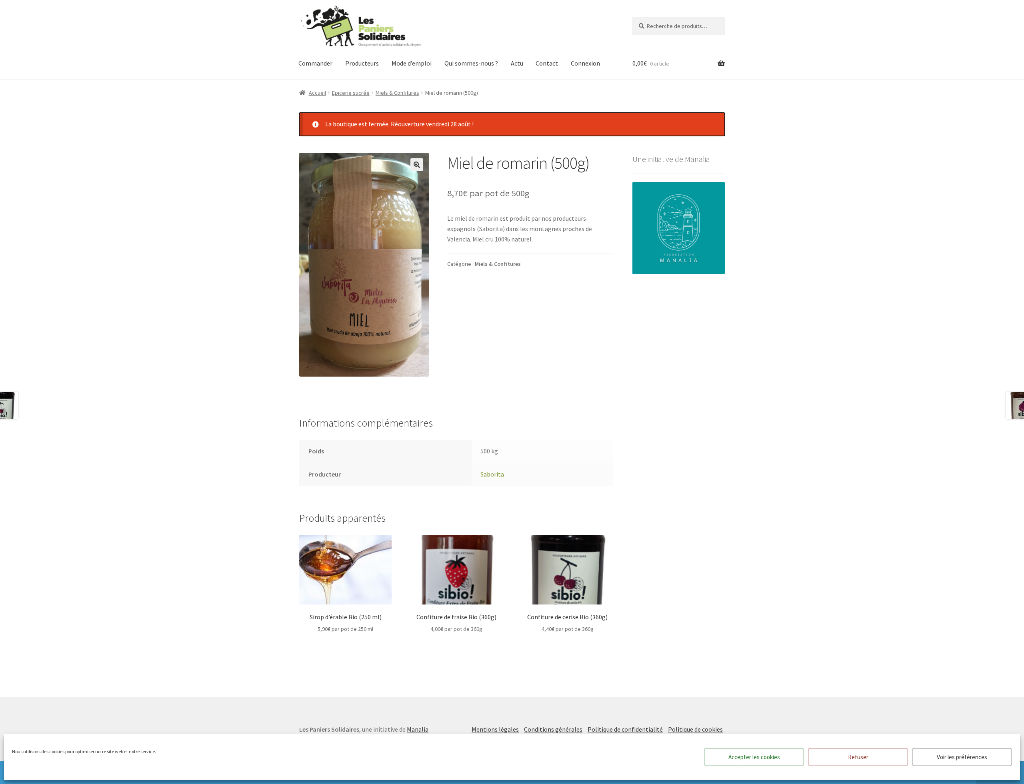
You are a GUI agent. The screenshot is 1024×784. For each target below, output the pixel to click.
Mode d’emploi (412, 63)
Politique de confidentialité (625, 729)
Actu (517, 63)
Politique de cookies (695, 729)
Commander (315, 63)
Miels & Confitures (397, 92)
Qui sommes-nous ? (471, 63)
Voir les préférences (962, 757)
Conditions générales (553, 729)
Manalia (417, 729)
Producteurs (362, 63)
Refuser (858, 757)
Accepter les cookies (754, 757)
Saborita (492, 474)
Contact (547, 63)
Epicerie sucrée (351, 92)
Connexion (585, 63)
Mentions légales (495, 729)
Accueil (317, 92)
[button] (416, 164)
